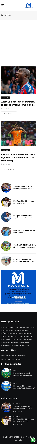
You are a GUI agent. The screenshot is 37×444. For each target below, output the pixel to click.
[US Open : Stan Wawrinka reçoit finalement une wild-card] (6, 217)
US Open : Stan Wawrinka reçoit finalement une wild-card (23, 218)
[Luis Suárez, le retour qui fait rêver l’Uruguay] (6, 231)
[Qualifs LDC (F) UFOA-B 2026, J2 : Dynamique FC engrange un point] (6, 246)
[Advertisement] (18, 39)
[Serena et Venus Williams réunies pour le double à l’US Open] (6, 188)
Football (16, 403)
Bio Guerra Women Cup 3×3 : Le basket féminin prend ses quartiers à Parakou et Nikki (24, 262)
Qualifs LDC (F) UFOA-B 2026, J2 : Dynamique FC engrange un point (24, 247)
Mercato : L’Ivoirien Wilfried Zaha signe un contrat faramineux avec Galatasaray (18, 157)
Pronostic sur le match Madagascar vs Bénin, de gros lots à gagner (22, 375)
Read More (8, 113)
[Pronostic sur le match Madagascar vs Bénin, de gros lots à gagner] (6, 373)
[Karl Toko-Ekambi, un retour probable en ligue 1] (6, 202)
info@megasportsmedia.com (16, 355)
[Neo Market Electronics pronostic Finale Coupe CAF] (6, 386)
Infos (15, 370)
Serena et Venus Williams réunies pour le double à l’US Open (24, 189)
